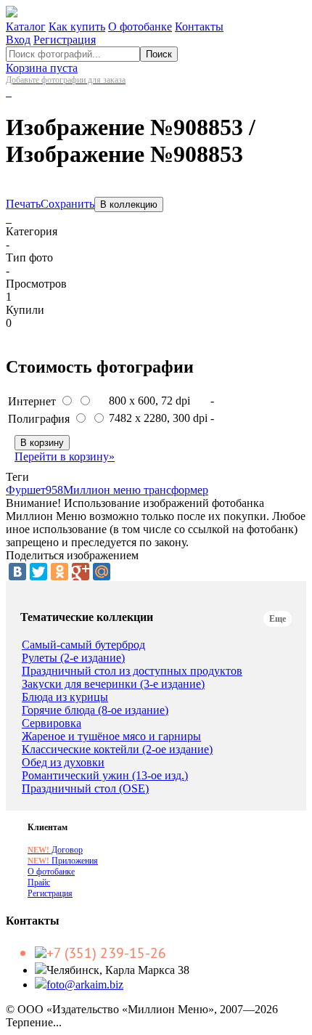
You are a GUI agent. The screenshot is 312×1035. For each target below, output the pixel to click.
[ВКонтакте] (17, 571)
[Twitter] (38, 571)
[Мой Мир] (101, 571)
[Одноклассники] (59, 571)
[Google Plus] (80, 571)
